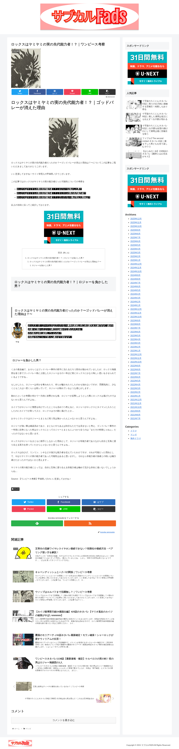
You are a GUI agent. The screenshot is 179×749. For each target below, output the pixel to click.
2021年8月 (135, 415)
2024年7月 (135, 283)
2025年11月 (135, 222)
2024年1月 (135, 305)
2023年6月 (135, 332)
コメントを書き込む (63, 720)
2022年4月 (135, 384)
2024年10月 (136, 271)
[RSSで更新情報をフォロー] (90, 523)
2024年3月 (135, 298)
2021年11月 (135, 403)
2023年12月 (136, 309)
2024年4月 (135, 294)
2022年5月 (135, 381)
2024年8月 (135, 279)
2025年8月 (135, 234)
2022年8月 (135, 369)
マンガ (16, 489)
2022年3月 (135, 388)
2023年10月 (136, 317)
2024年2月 (135, 302)
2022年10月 (136, 362)
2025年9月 (135, 230)
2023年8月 (135, 324)
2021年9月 (135, 411)
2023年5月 (135, 336)
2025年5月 (135, 245)
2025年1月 (135, 260)
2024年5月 (135, 290)
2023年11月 (135, 313)
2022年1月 (135, 396)
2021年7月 (135, 419)
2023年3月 (135, 343)
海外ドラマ (135, 438)
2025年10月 (136, 226)
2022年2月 (135, 392)
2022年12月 (136, 354)
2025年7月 (135, 237)
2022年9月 (135, 366)
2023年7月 (135, 328)
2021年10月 (136, 407)
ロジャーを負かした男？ (42, 265)
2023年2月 (135, 347)
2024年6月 (135, 287)
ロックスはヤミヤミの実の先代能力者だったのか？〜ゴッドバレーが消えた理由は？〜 (65, 262)
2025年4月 (135, 249)
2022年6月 (135, 377)
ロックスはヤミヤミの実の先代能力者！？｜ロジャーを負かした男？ (55, 258)
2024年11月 (135, 268)
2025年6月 (135, 241)
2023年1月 (135, 351)
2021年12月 (136, 400)
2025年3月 (135, 253)
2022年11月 (135, 358)
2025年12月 (136, 219)
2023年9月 (135, 320)
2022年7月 (135, 373)
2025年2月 (135, 256)
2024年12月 (136, 264)
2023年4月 (135, 339)
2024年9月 (135, 275)
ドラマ (133, 431)
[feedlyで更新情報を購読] (37, 523)
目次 (60, 252)
